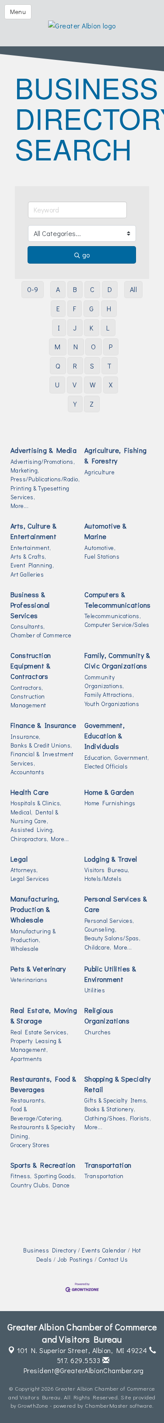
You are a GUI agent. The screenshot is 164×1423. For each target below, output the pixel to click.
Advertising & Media (43, 450)
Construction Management (28, 700)
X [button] (111, 384)
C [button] (92, 289)
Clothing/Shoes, (106, 1118)
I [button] (59, 327)
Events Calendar (104, 1250)
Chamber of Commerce (41, 635)
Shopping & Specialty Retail (117, 1084)
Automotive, (100, 548)
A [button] (58, 289)
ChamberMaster (106, 1405)
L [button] (108, 327)
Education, (98, 758)
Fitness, (21, 1176)
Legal (19, 858)
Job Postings (75, 1259)
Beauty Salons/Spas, (112, 938)
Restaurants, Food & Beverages (43, 1084)
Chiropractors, (29, 839)
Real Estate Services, (39, 1032)
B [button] (75, 289)
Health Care (29, 792)
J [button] (75, 327)
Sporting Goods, (55, 1176)
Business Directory (49, 1250)
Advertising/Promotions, (42, 462)
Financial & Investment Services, (42, 758)
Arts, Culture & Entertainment (33, 531)
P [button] (111, 346)
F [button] (75, 308)
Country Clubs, (30, 1185)
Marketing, (24, 470)
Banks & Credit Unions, (41, 745)
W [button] (93, 384)
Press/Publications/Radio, (45, 479)
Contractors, (26, 688)
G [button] (91, 308)
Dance (61, 1185)
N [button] (75, 346)
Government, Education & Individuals (104, 735)
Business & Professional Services (30, 605)
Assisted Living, (32, 830)
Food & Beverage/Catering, (36, 1113)
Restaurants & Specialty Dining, (42, 1131)
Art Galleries (27, 574)
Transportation (108, 1164)
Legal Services (29, 879)
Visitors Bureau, (106, 870)
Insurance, (25, 737)
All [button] (133, 289)
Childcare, (98, 947)
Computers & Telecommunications (117, 599)
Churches (97, 1032)
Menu (18, 11)
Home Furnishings (110, 803)
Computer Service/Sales (117, 625)
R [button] (75, 365)
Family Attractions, (109, 695)
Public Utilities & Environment (110, 974)
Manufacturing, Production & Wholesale (34, 909)
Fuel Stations (102, 556)
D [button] (110, 289)
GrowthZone (33, 1405)
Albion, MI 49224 (82, 1350)
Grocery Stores (30, 1145)
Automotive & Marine (105, 531)
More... (19, 506)
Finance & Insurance (43, 725)
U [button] (57, 384)
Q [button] (58, 365)
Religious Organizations (107, 1015)
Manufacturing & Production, (33, 935)
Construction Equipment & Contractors (30, 666)
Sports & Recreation (43, 1164)
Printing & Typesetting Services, (40, 492)
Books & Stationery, (110, 1109)
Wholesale (24, 949)
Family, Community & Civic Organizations (117, 660)
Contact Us (113, 1259)
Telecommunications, (112, 616)
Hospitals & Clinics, (36, 803)
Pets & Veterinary (38, 968)
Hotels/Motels (103, 879)
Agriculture (99, 472)
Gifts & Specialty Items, (116, 1100)
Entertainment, (30, 548)
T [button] (109, 365)
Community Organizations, (104, 681)
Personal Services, (109, 921)
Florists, (140, 1118)
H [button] (109, 308)
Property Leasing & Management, (36, 1045)
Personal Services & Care (115, 904)
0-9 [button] (32, 289)
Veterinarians (29, 980)
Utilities (94, 990)
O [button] (93, 346)
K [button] (92, 327)
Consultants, (27, 626)
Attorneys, (24, 870)
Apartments (26, 1059)
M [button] (58, 346)
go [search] (86, 254)
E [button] (58, 308)
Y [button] (75, 403)
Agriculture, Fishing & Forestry (115, 455)
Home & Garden (109, 792)
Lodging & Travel (110, 858)
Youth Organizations (112, 704)
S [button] (92, 365)
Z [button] (92, 403)
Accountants (27, 772)
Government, (132, 758)
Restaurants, (28, 1100)
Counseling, (100, 929)
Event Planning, (32, 565)
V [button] (75, 384)
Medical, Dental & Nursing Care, (34, 816)
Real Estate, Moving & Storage (43, 1015)
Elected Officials (106, 766)
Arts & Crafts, (28, 556)
